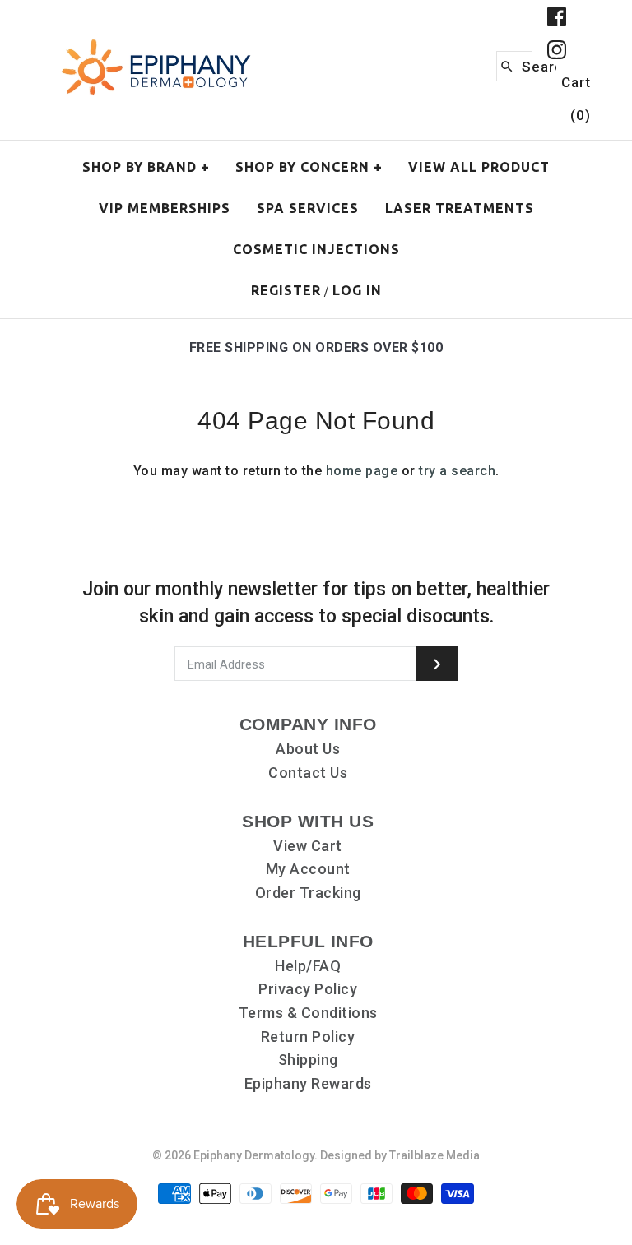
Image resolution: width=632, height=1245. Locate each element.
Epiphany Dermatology (253, 1155)
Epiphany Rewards (308, 1083)
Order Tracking (308, 892)
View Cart (307, 845)
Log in (357, 290)
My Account (308, 868)
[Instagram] (556, 49)
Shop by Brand (146, 167)
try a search (457, 471)
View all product (479, 167)
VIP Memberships (164, 208)
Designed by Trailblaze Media (400, 1155)
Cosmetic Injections (316, 249)
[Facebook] (556, 16)
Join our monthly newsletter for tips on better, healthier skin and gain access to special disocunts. (316, 602)
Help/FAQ (308, 965)
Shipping (308, 1059)
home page (362, 471)
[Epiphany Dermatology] (156, 41)
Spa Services (308, 208)
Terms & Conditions (308, 1012)
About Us (308, 748)
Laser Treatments (459, 208)
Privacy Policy (307, 988)
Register (286, 290)
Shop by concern (309, 167)
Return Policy (308, 1036)
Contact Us (307, 772)
